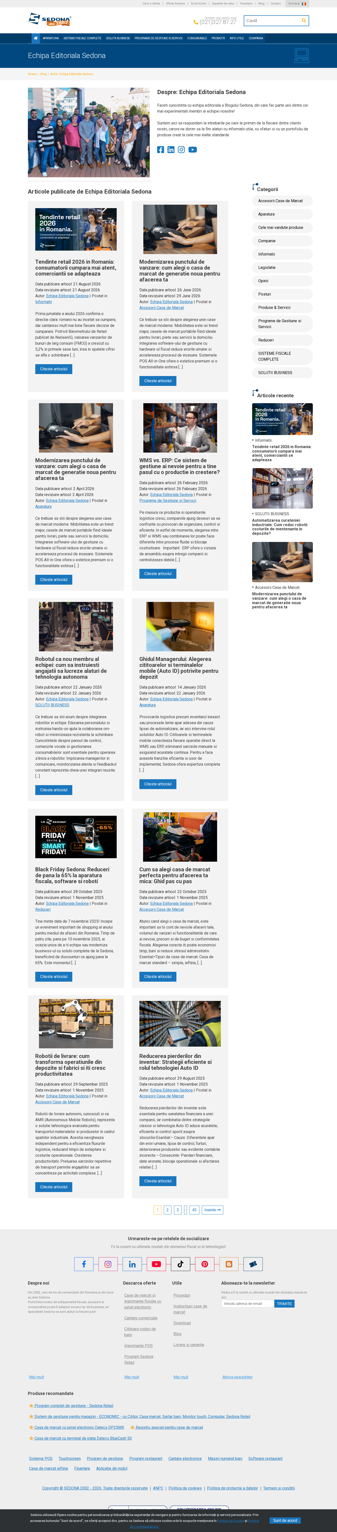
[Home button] (36, 38)
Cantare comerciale (140, 1318)
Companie (267, 241)
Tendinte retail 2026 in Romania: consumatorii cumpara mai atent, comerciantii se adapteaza (75, 268)
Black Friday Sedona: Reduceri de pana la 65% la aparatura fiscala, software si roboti (72, 875)
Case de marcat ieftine (48, 1468)
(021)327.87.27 (218, 22)
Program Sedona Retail (138, 1359)
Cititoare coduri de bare (140, 1332)
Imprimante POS (138, 1345)
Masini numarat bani (225, 1458)
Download (182, 1323)
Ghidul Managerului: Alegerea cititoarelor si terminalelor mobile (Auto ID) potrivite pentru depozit (178, 668)
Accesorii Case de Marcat (161, 307)
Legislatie (267, 267)
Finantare (246, 3)
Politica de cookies (185, 1488)
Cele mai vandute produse (280, 227)
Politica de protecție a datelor (232, 1488)
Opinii (263, 281)
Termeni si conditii (279, 1488)
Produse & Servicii (274, 307)
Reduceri (43, 909)
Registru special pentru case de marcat (169, 1427)
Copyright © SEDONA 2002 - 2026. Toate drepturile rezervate (95, 1488)
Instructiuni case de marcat (190, 1309)
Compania (256, 38)
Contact (276, 3)
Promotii (218, 38)
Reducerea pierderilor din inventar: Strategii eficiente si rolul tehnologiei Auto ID (175, 1062)
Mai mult (36, 1377)
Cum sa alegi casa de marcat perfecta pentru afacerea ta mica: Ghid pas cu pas (174, 875)
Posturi (264, 294)
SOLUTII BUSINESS (118, 38)
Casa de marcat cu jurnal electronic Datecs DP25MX (79, 1427)
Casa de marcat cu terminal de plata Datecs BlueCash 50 (83, 1438)
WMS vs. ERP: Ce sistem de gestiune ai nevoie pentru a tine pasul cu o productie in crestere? (179, 466)
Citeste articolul (53, 369)
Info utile (237, 38)
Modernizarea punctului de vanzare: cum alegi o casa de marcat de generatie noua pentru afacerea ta (179, 271)
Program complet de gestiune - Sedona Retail (73, 1405)
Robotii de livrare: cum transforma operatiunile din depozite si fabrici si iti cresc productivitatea (70, 1065)
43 (194, 1210)
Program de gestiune (105, 1458)
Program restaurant (145, 1458)
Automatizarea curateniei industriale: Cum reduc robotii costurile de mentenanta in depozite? (279, 527)
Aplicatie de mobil (111, 1468)
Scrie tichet (198, 3)
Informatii (43, 301)
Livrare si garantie (188, 1344)
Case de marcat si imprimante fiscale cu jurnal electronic (142, 1301)
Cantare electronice (185, 1458)
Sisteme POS (41, 1458)
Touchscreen (70, 1458)
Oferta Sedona (175, 3)
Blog (261, 3)
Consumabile (197, 38)
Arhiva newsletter (238, 1377)
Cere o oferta (151, 3)
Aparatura (51, 38)
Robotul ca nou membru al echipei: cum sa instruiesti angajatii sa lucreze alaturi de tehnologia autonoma (71, 668)
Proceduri (181, 1295)
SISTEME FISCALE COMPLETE (82, 38)
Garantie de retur (223, 3)
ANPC (158, 1488)
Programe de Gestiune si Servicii (159, 38)
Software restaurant (265, 1458)
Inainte (211, 1210)
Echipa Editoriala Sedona (67, 296)
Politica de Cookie (230, 1521)
